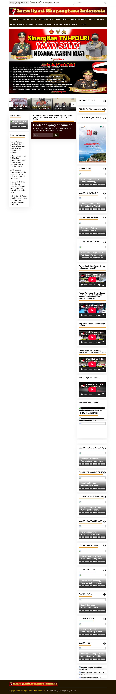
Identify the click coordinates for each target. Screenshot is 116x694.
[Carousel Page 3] (19, 126)
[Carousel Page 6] (94, 184)
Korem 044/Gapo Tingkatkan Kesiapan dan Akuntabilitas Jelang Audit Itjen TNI (92, 460)
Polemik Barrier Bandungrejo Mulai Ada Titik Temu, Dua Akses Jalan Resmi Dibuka (91, 557)
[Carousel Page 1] (13, 126)
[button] (105, 3)
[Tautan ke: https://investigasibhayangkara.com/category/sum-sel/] (104, 448)
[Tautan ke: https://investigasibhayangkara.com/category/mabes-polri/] (104, 169)
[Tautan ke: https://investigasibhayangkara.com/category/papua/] (104, 594)
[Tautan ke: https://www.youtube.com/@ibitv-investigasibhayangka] (104, 101)
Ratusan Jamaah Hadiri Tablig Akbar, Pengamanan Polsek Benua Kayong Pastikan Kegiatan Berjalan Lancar (18, 161)
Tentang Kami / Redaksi (67, 691)
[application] (92, 279)
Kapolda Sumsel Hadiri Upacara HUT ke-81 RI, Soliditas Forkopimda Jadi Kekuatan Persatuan (64, 107)
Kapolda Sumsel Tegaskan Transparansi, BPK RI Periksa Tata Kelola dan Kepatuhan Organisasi (42, 107)
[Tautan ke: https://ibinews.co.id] (104, 118)
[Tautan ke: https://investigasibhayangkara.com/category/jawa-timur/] (104, 545)
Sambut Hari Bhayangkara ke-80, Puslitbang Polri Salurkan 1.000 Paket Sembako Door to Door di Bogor (92, 229)
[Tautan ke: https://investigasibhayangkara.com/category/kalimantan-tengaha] (104, 570)
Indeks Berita (52, 691)
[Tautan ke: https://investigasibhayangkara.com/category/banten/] (104, 619)
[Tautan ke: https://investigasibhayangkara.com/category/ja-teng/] (104, 242)
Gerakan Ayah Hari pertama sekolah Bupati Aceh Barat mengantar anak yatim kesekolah (92, 655)
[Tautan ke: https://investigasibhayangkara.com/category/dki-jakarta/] (104, 193)
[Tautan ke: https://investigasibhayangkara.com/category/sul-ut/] (104, 521)
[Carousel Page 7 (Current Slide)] (96, 184)
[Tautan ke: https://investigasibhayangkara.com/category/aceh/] (104, 643)
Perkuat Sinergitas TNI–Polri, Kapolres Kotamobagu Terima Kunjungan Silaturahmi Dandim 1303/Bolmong (91, 533)
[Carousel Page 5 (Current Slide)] (24, 126)
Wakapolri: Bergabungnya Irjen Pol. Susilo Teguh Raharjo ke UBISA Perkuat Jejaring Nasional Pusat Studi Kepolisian (91, 205)
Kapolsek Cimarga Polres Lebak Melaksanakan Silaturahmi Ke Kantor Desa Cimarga (92, 630)
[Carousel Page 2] (16, 126)
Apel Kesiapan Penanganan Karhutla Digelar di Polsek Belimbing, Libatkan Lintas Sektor (18, 174)
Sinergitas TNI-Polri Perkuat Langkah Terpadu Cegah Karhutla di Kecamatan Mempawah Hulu (92, 508)
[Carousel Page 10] (104, 184)
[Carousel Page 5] (91, 184)
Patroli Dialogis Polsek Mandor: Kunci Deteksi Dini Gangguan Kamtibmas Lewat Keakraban (19, 122)
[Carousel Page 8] (99, 184)
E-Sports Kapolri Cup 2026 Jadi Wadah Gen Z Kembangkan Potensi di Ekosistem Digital (92, 180)
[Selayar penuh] (103, 285)
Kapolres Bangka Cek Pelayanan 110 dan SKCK (91, 484)
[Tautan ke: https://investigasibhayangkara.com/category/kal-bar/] (104, 497)
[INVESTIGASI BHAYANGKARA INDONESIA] (58, 11)
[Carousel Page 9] (101, 184)
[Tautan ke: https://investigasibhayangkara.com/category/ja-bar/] (104, 217)
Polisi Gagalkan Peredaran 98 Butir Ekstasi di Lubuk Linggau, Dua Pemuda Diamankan (19, 107)
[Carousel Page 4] (22, 126)
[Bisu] (99, 285)
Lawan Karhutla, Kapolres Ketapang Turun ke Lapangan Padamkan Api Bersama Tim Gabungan (17, 147)
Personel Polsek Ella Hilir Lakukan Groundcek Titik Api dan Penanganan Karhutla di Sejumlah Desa (17, 187)
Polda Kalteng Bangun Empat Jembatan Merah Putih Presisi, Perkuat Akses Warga (91, 582)
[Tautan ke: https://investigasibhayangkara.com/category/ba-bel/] (104, 472)
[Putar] (82, 285)
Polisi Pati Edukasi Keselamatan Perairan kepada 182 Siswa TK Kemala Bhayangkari (90, 253)
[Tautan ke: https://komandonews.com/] (104, 109)
